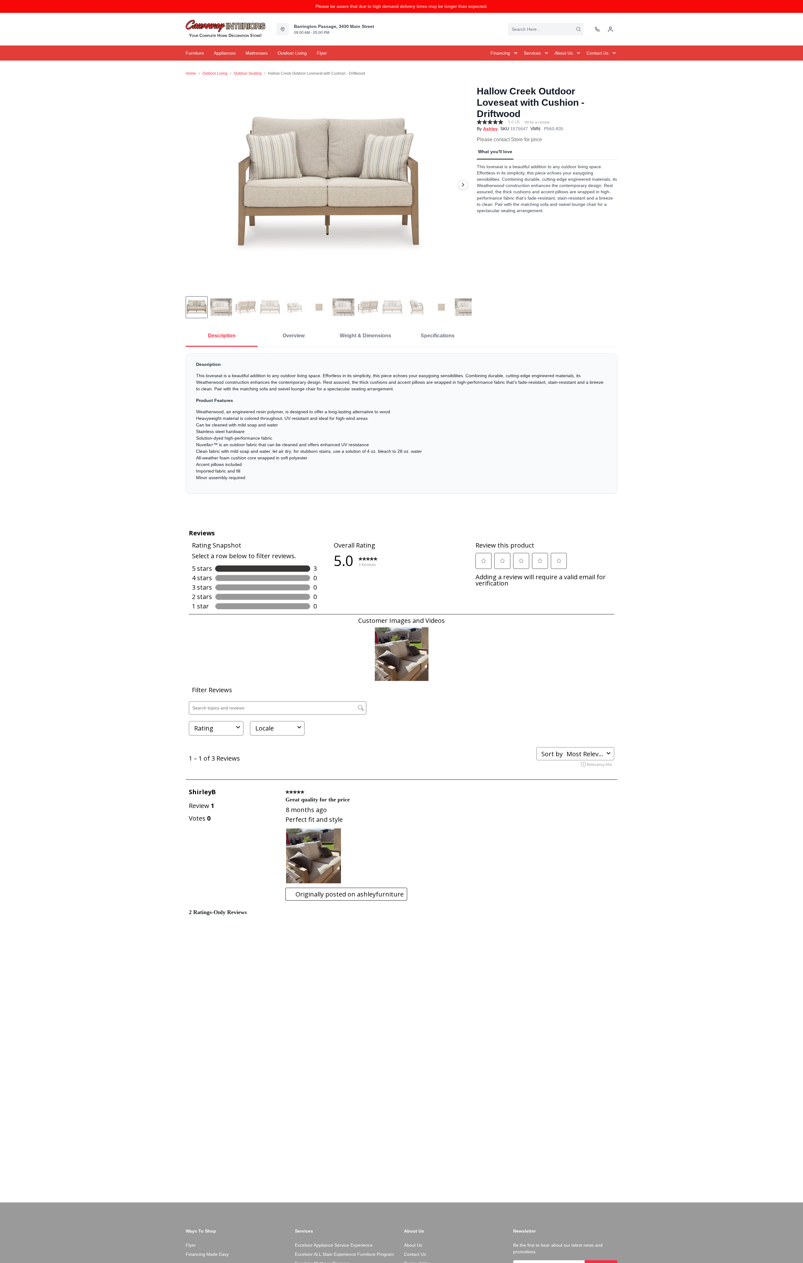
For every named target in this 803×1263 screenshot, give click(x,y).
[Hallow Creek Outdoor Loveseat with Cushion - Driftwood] (329, 185)
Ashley (490, 128)
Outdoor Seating (248, 73)
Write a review (537, 122)
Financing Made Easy (207, 1254)
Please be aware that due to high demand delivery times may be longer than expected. (402, 6)
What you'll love (495, 151)
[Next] (463, 185)
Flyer (191, 1245)
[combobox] (545, 29)
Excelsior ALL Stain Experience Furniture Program (344, 1254)
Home (191, 73)
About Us (413, 1245)
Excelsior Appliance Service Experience (334, 1245)
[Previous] (194, 185)
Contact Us (415, 1254)
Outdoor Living (214, 73)
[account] (610, 29)
